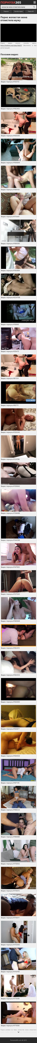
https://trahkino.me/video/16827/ (11, 45)
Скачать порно (18, 11)
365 (10, 2)
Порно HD (31, 11)
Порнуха (6, 11)
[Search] (34, 7)
